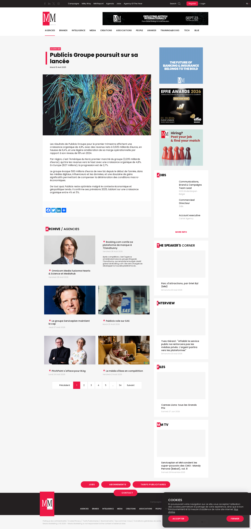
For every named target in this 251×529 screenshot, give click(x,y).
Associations (124, 30)
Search (173, 3)
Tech (187, 30)
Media (93, 30)
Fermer (235, 518)
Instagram (58, 3)
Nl (247, 3)
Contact (127, 492)
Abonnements (117, 484)
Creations (106, 30)
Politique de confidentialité (54, 521)
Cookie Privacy (74, 521)
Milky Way (86, 3)
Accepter (178, 518)
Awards (151, 30)
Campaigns (73, 3)
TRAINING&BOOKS (170, 30)
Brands (63, 30)
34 (120, 385)
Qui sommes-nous (123, 521)
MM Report (99, 3)
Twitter (53, 3)
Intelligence (78, 30)
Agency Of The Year (133, 3)
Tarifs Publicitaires (153, 484)
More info (181, 232)
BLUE (196, 30)
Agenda (110, 3)
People (139, 30)
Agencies (50, 30)
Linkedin (49, 3)
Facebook (45, 3)
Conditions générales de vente (147, 521)
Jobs (118, 3)
